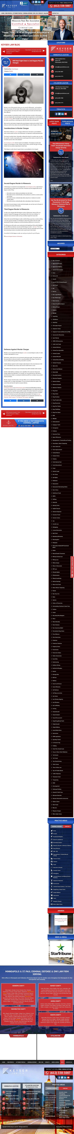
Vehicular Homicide (57, 795)
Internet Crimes (56, 517)
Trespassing (55, 780)
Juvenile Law (56, 524)
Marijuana (55, 542)
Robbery (54, 680)
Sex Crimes (55, 696)
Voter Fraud (55, 804)
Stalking (55, 745)
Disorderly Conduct (57, 375)
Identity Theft (56, 505)
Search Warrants (56, 686)
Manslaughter (56, 539)
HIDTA (54, 496)
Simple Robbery (56, 727)
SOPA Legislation (57, 736)
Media (54, 550)
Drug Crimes (55, 393)
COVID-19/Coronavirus (58, 341)
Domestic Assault (57, 384)
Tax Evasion (55, 755)
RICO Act (55, 677)
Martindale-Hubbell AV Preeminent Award (61, 546)
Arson (54, 273)
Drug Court (55, 390)
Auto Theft (55, 285)
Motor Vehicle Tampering (58, 587)
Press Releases (56, 634)
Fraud (54, 468)
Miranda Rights (56, 572)
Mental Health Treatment (59, 553)
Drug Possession (56, 403)
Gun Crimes (55, 474)
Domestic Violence (57, 387)
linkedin (39, 2)
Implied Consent (56, 508)
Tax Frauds (55, 758)
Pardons (54, 609)
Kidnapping (55, 527)
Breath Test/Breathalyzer (59, 304)
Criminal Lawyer (56, 353)
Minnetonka (28, 996)
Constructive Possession (58, 335)
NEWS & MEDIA (55, 1062)
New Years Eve (56, 593)
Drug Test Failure (57, 406)
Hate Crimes (55, 490)
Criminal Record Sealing (58, 359)
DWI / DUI (35, 13)
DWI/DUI (54, 418)
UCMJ (54, 783)
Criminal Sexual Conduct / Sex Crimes (62, 886)
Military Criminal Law (58, 556)
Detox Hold (55, 372)
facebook (33, 2)
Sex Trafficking (56, 705)
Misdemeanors (56, 575)
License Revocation (57, 530)
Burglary (54, 310)
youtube (42, 2)
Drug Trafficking (56, 409)
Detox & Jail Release (57, 369)
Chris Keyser (14, 69)
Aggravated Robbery (57, 266)
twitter (36, 2)
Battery (54, 291)
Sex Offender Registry (58, 699)
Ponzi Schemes (56, 624)
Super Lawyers (12, 397)
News (54, 597)
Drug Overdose (56, 397)
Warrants (55, 807)
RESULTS (41, 13)
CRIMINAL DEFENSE (27, 13)
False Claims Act (56, 446)
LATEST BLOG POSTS (54, 122)
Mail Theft (55, 533)
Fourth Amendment (57, 465)
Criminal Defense (57, 347)
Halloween (55, 480)
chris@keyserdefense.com (62, 67)
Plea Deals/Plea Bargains (58, 615)
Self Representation (57, 693)
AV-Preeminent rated (20, 387)
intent (35, 226)
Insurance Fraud (56, 514)
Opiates (54, 600)
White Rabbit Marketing (65, 1126)
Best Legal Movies (57, 294)
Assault (54, 279)
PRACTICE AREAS (58, 1085)
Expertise (6, 397)
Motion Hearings (56, 581)
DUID (54, 415)
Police (54, 618)
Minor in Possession (57, 566)
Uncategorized (56, 786)
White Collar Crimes (57, 814)
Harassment (55, 483)
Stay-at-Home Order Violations (60, 752)
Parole (54, 612)
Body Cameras (56, 300)
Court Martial (56, 338)
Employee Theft (56, 424)
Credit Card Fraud (57, 344)
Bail (53, 288)
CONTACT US (55, 13)
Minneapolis (14, 978)
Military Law (55, 559)
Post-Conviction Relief (58, 628)
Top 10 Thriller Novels (58, 770)
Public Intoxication (57, 655)
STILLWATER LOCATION (61, 83)
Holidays (55, 499)
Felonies (55, 459)
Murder (11, 71)
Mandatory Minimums (58, 536)
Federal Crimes (56, 455)
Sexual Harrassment (57, 718)
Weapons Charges (57, 811)
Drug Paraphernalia (57, 400)
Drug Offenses (56, 848)
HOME (2, 13)
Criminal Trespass (57, 362)
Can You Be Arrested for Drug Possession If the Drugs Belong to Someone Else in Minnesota (61, 203)
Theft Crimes (56, 764)
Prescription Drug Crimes (58, 631)
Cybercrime (55, 366)
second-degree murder (30, 186)
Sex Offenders (56, 702)
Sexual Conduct (56, 714)
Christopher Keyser (8, 387)
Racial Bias (55, 659)
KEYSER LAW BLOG (10, 44)
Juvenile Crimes (56, 870)
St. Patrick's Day (56, 742)
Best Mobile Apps (57, 297)
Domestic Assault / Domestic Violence (62, 845)
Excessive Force (56, 434)
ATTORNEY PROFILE (17, 13)
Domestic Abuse (56, 381)
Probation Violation (57, 643)
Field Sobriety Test (57, 462)
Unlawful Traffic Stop (58, 792)
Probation (55, 640)
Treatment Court (57, 776)
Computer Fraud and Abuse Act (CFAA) (61, 331)
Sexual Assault (56, 711)
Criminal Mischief (57, 356)
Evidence (55, 431)
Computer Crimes (57, 328)
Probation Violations (58, 880)
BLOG (50, 13)
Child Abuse (55, 319)
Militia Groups (56, 562)
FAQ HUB (46, 13)
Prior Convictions (56, 637)
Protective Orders (57, 652)
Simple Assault (56, 724)
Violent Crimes (56, 801)
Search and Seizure (57, 683)
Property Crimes (56, 646)
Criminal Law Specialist (58, 350)
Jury (53, 521)
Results (54, 671)
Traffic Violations (57, 773)
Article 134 (55, 276)
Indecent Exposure (57, 511)
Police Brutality (56, 621)
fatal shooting (9, 118)
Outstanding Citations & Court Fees (61, 606)
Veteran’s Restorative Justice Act (60, 798)
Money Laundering (57, 578)
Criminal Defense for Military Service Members (62, 877)
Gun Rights (55, 477)
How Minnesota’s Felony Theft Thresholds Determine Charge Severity (61, 146)
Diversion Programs (57, 378)
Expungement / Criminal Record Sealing (62, 440)
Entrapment (55, 428)
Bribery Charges (56, 307)
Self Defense (56, 690)
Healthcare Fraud (57, 493)
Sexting (54, 708)
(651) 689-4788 (59, 98)
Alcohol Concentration (58, 269)
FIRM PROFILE (8, 13)
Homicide (55, 502)
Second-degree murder (9, 142)
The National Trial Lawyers (22, 397)
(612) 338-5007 (62, 6)
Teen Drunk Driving (57, 761)
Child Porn (55, 322)
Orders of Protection (57, 603)
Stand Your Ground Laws (58, 749)
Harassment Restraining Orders (60, 486)
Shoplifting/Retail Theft (58, 721)
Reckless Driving (56, 665)
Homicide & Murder (57, 867)
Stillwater (23, 978)
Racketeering (56, 662)
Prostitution (55, 649)
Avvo (40, 395)
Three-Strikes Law (57, 767)
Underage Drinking (57, 789)
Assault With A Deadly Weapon (60, 282)
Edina (4, 993)
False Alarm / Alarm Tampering (60, 443)
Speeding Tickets (57, 739)
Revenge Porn (56, 674)
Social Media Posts (57, 730)
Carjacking (55, 316)
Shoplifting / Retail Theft (59, 889)
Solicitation (55, 733)
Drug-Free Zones (56, 412)
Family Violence (56, 452)
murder (16, 131)
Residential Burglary (57, 668)
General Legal (56, 471)
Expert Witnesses (57, 437)
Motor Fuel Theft (57, 584)
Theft (54, 898)
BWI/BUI (54, 313)
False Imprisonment (57, 449)
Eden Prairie (30, 991)
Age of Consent (56, 260)
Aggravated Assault (57, 263)
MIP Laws (55, 569)
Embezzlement (56, 421)
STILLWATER (55, 1036)
